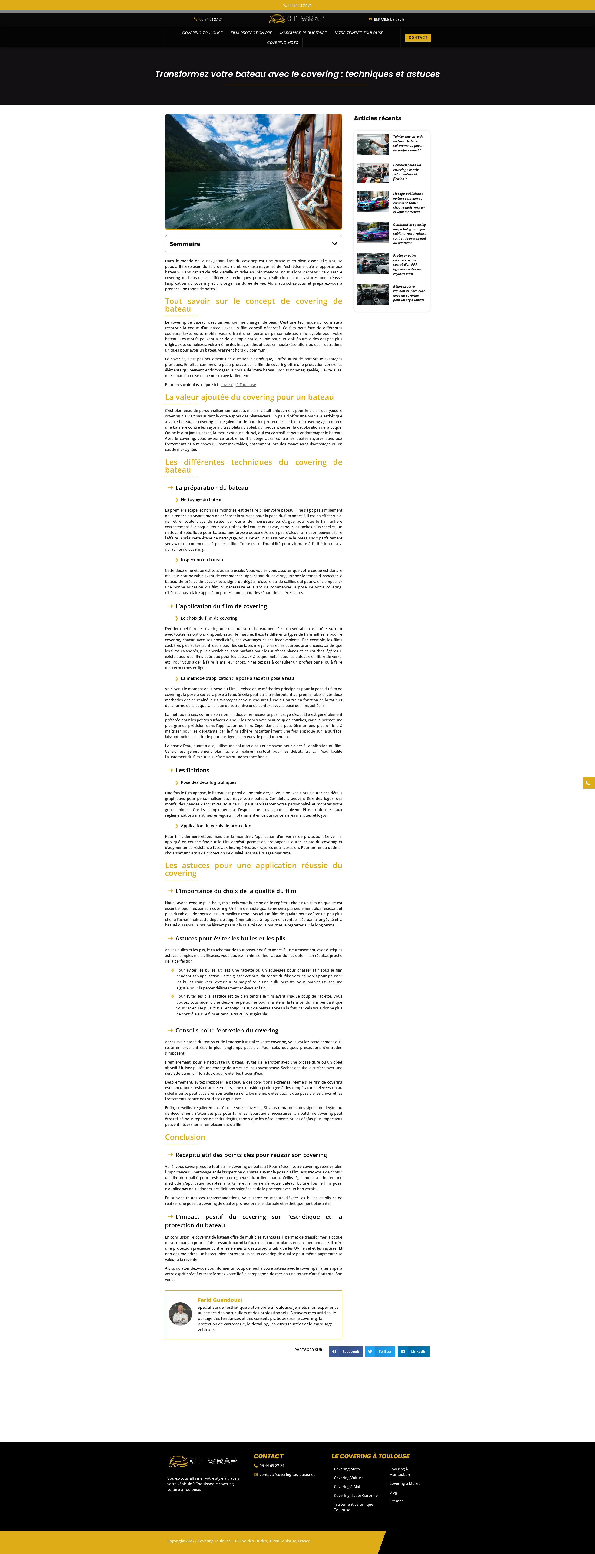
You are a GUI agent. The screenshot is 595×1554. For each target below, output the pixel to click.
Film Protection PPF (251, 32)
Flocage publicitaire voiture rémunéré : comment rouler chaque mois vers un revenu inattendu (409, 202)
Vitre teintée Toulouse (359, 32)
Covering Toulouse (202, 32)
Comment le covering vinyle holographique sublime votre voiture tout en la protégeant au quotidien (409, 233)
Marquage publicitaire (303, 32)
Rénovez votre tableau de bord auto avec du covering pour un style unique (409, 293)
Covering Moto (282, 42)
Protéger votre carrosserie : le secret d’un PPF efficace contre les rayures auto (407, 264)
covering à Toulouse (238, 384)
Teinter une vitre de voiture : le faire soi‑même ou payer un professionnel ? (408, 143)
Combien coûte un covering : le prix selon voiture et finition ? (407, 172)
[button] (334, 244)
